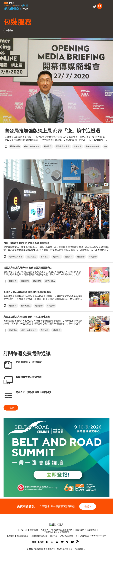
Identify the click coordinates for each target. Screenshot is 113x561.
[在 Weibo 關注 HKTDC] (62, 541)
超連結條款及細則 (39, 536)
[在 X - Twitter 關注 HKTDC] (52, 541)
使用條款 (10, 536)
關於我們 (34, 530)
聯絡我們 (44, 530)
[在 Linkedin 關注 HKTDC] (57, 541)
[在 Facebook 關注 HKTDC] (47, 541)
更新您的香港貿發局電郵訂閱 (56, 532)
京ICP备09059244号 (68, 536)
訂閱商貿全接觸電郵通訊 (85, 530)
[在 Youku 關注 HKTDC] (77, 541)
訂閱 (12, 407)
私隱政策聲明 (23, 536)
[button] (105, 6)
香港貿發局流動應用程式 (61, 530)
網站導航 (53, 536)
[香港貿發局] (56, 524)
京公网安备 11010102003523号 (93, 536)
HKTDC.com (22, 530)
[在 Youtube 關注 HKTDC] (72, 541)
